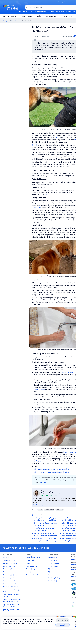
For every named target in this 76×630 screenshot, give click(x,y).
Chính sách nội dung (9, 572)
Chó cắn (40, 509)
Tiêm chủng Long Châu (33, 575)
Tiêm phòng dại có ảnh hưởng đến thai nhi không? (52, 469)
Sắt (35, 11)
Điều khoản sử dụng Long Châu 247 (11, 610)
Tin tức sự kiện (53, 581)
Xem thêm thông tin (39, 505)
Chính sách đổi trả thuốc (10, 575)
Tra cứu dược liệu (53, 566)
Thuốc (28, 563)
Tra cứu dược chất (54, 563)
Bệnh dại (35, 145)
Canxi (19, 11)
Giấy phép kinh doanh (10, 563)
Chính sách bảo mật (9, 581)
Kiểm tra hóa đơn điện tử (10, 587)
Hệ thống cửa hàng (9, 560)
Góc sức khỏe (15, 21)
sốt (57, 137)
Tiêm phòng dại (49, 509)
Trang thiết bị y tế (31, 569)
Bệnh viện (51, 572)
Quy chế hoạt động (9, 566)
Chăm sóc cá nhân (31, 566)
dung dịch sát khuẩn (67, 372)
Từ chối (62, 625)
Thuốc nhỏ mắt (53, 11)
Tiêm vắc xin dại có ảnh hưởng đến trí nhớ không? (52, 472)
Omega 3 (25, 11)
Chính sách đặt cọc (9, 569)
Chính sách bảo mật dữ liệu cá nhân (12, 590)
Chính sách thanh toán (10, 584)
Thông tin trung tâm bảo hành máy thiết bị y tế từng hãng (12, 600)
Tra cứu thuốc (52, 560)
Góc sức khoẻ (52, 557)
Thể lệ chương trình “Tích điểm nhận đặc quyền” (11, 605)
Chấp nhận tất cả (62, 620)
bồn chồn (47, 195)
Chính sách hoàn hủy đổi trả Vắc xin (11, 595)
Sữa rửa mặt (63, 11)
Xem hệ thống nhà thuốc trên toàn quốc (27, 547)
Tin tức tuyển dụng (54, 578)
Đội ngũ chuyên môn (54, 575)
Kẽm (31, 11)
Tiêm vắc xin (59, 509)
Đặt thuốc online (31, 572)
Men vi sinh (71, 11)
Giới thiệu (6, 557)
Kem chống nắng (42, 11)
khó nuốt (37, 207)
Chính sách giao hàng (9, 578)
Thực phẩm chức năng (33, 557)
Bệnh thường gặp (53, 569)
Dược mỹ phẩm (30, 560)
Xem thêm (42, 482)
